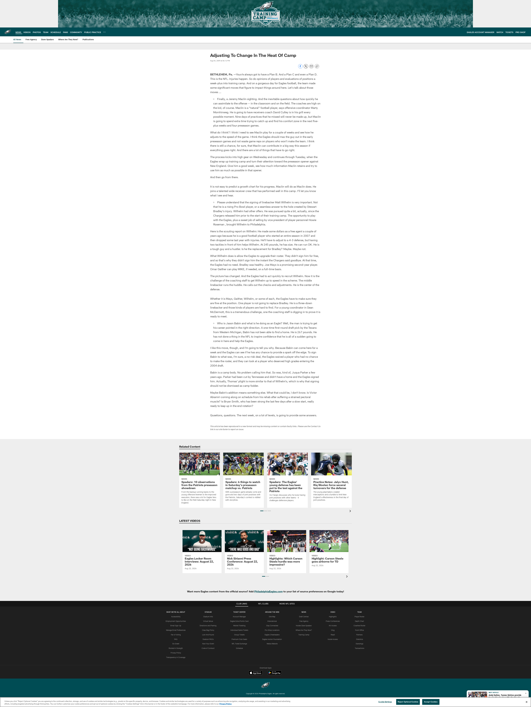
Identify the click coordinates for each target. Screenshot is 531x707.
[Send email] (311, 68)
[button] (262, 511)
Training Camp (303, 635)
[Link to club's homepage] (7, 32)
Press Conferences (333, 621)
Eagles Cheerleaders (272, 635)
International (272, 621)
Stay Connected (272, 625)
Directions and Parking (208, 625)
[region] (265, 702)
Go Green (175, 644)
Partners (359, 635)
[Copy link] (317, 66)
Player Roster (359, 617)
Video (332, 612)
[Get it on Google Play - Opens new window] (275, 674)
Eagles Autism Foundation (272, 639)
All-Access (333, 625)
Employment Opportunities (176, 621)
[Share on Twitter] (306, 68)
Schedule (239, 648)
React (333, 635)
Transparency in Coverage (175, 657)
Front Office (359, 630)
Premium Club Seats (239, 639)
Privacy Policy (176, 653)
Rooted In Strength (176, 648)
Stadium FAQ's (208, 639)
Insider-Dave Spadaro (304, 625)
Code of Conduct (208, 648)
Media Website (272, 644)
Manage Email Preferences (176, 630)
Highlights (333, 617)
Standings (359, 644)
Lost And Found (208, 635)
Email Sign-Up (175, 625)
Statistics (359, 639)
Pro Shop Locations (272, 630)
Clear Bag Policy (208, 630)
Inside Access (333, 639)
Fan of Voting (176, 635)
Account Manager (239, 617)
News (303, 612)
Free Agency (303, 621)
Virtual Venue (208, 621)
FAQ (175, 639)
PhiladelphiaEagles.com (268, 591)
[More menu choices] (104, 32)
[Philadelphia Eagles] (265, 685)
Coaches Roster (359, 625)
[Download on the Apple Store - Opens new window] (256, 673)
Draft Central (304, 617)
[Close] (527, 702)
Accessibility (175, 617)
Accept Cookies (431, 702)
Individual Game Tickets (239, 630)
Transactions (359, 648)
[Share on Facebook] (300, 68)
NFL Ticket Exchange (239, 644)
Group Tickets (239, 635)
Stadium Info (208, 617)
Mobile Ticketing (239, 625)
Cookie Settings (385, 702)
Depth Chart (359, 621)
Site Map (272, 617)
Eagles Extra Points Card (239, 621)
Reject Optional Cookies (408, 702)
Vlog (333, 630)
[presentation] (351, 511)
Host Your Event (208, 644)
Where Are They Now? (304, 630)
